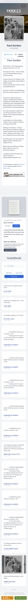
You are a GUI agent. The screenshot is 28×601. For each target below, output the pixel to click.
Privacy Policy (10, 594)
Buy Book (16, 226)
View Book (7, 226)
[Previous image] (3, 564)
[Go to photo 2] (14, 572)
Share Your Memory (10, 250)
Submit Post (14, 276)
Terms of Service (18, 594)
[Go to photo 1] (13, 572)
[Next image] (25, 564)
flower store (6, 168)
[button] (14, 564)
